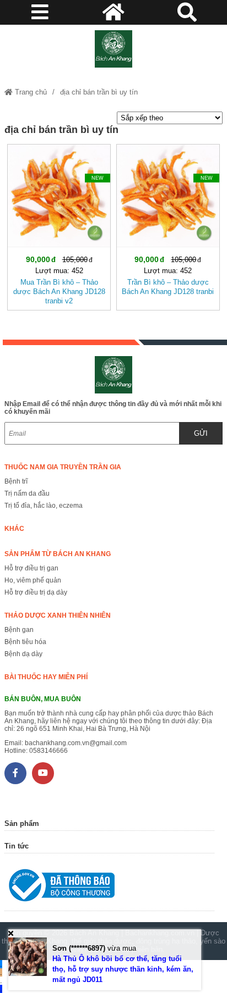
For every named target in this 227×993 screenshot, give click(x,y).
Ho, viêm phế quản (32, 580)
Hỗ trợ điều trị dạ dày (35, 592)
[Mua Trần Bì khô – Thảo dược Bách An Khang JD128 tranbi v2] (59, 225)
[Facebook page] (15, 773)
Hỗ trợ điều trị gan (31, 568)
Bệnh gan (19, 630)
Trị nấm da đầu (27, 493)
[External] (109, 887)
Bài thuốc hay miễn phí (46, 677)
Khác (14, 528)
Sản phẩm (21, 823)
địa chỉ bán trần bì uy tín (99, 92)
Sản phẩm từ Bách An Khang (57, 554)
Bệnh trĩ (16, 481)
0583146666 (48, 751)
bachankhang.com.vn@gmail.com (76, 743)
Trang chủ (30, 92)
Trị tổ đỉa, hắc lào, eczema (43, 505)
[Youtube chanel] (43, 773)
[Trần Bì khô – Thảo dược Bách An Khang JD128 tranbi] (168, 225)
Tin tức (16, 846)
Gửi (201, 433)
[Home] (113, 49)
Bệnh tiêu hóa (25, 642)
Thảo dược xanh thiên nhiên (57, 615)
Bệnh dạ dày (23, 654)
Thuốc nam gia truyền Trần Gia (62, 467)
